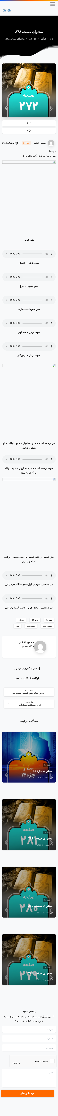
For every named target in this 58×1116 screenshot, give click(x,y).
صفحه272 (31, 626)
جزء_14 (35, 620)
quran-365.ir (28, 646)
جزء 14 (33, 38)
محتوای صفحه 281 (40, 838)
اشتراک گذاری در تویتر (25, 678)
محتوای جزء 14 (43, 771)
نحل (17, 626)
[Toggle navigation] (52, 4)
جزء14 (21, 620)
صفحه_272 (47, 626)
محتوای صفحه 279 (40, 973)
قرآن (43, 38)
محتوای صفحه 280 (40, 905)
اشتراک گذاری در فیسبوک (25, 668)
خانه (51, 38)
